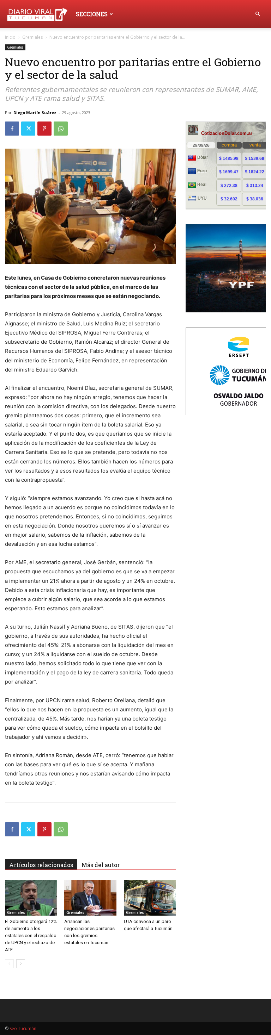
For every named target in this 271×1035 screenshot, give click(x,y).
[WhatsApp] (61, 128)
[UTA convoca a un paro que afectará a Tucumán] (150, 897)
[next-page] (20, 963)
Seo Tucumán (23, 1028)
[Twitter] (28, 128)
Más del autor (101, 864)
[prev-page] (9, 963)
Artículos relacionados (41, 864)
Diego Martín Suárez (34, 112)
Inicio (10, 37)
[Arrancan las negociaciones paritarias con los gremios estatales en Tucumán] (90, 897)
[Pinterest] (44, 128)
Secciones (92, 14)
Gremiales (32, 37)
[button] (257, 14)
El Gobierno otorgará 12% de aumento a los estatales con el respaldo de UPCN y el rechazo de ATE (31, 935)
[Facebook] (12, 128)
